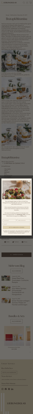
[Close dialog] (29, 181)
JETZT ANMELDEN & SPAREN (16, 227)
